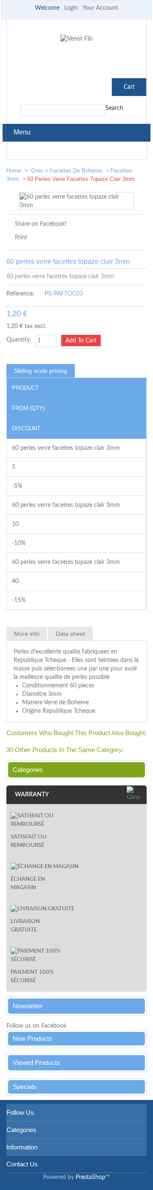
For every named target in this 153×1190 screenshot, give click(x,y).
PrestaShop (90, 1177)
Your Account (100, 8)
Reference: (20, 294)
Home (14, 170)
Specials (25, 1086)
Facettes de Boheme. (77, 170)
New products (32, 1038)
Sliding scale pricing (40, 370)
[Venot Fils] (76, 39)
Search (114, 108)
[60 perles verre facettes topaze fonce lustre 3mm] (111, 172)
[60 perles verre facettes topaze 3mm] (136, 172)
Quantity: (18, 340)
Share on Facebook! (41, 224)
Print (21, 238)
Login (71, 8)
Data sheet (70, 633)
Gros (37, 170)
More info (27, 633)
